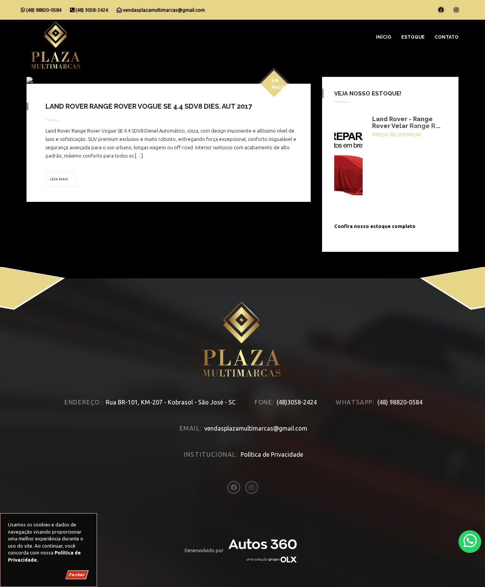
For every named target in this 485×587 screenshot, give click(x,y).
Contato (446, 37)
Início (383, 37)
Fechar (77, 574)
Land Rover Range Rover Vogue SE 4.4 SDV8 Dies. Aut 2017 (148, 106)
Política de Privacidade (272, 454)
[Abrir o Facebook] (441, 9)
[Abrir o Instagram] (456, 9)
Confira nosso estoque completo (375, 226)
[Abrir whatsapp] (470, 541)
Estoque (413, 37)
